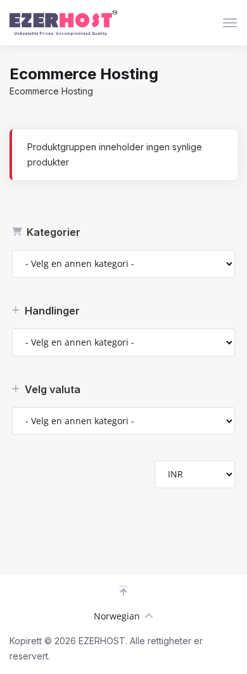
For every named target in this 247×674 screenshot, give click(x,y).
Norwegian (117, 616)
